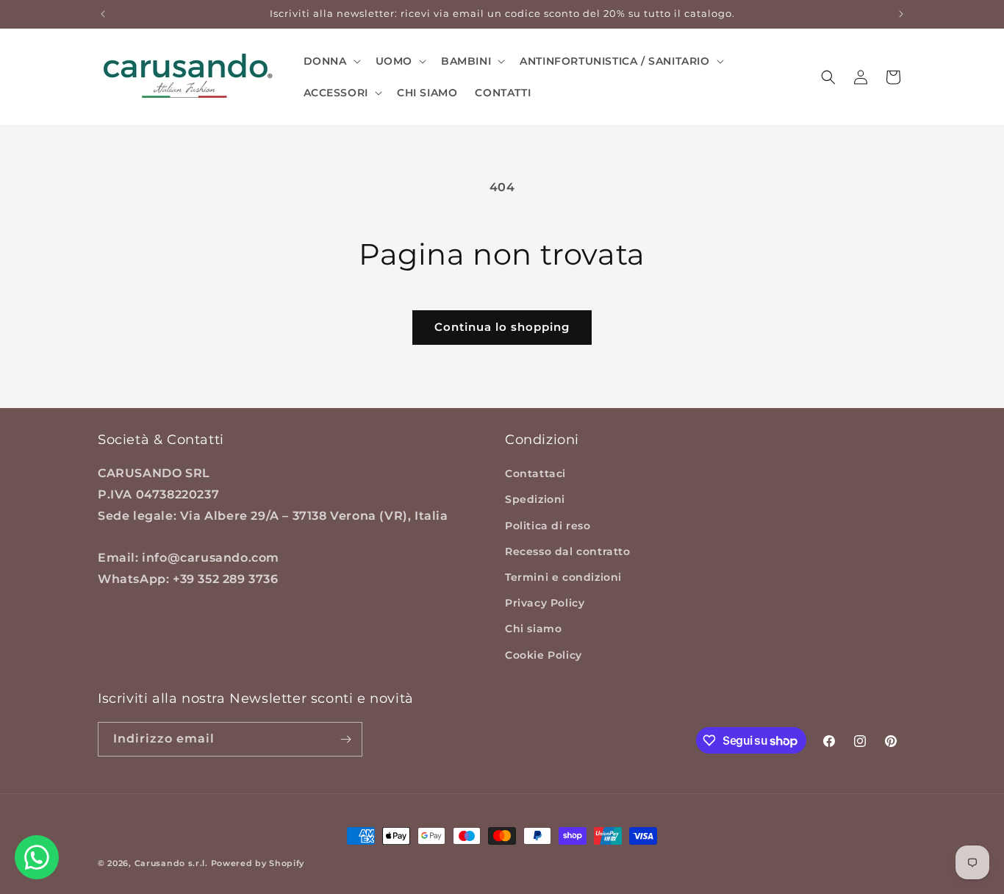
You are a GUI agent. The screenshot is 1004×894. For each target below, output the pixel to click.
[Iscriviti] (345, 739)
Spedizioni (535, 499)
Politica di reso (548, 525)
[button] (331, 61)
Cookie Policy (543, 655)
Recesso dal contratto (568, 551)
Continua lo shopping (502, 327)
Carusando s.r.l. (171, 863)
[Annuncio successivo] (901, 14)
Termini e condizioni (563, 577)
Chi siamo (533, 628)
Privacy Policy (544, 602)
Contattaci (535, 473)
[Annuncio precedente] (103, 14)
